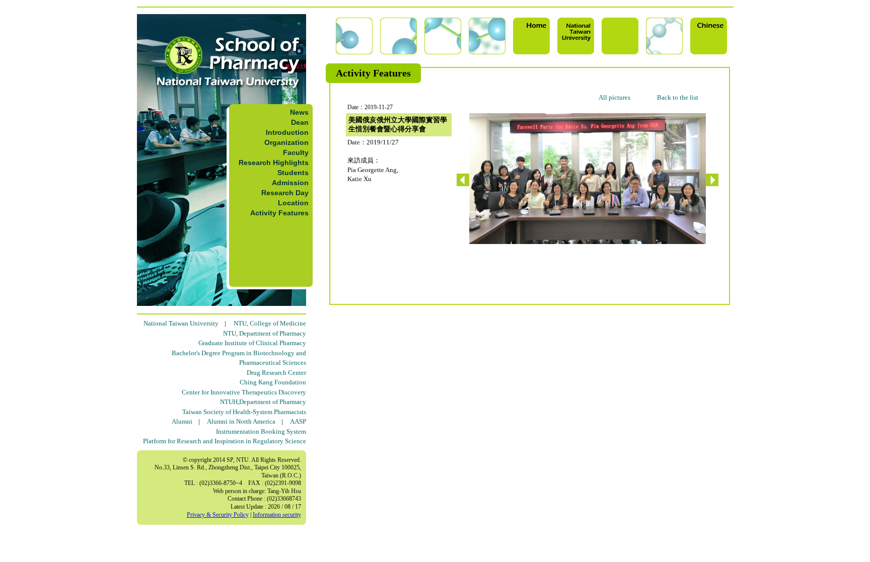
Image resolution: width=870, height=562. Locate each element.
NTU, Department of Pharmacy (264, 333)
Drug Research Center (276, 372)
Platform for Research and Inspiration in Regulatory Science (224, 441)
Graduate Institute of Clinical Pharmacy (252, 343)
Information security (277, 514)
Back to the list (677, 97)
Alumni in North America (241, 421)
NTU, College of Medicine (270, 323)
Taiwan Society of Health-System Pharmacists (244, 412)
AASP (298, 421)
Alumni (182, 421)
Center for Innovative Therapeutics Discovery (244, 392)
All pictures (614, 97)
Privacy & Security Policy (218, 514)
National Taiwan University (181, 323)
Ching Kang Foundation (273, 382)
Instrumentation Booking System (261, 431)
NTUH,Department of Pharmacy (263, 402)
